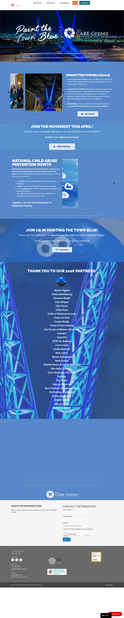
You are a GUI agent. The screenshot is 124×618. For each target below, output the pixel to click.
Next (63, 90)
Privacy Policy (109, 585)
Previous (9, 90)
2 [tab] (35, 110)
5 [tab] (89, 211)
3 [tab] (37, 110)
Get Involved (64, 3)
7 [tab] (93, 211)
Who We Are (37, 3)
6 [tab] (91, 211)
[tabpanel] (36, 90)
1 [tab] (33, 110)
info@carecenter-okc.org (18, 569)
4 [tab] (39, 110)
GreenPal (62, 337)
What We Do (50, 3)
